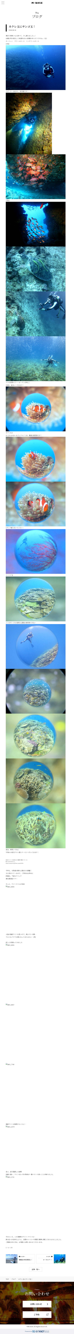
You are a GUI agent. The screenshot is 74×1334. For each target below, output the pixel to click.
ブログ (13, 1279)
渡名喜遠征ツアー (11, 879)
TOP (7, 1279)
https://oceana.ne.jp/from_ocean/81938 (14, 863)
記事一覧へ (36, 1269)
